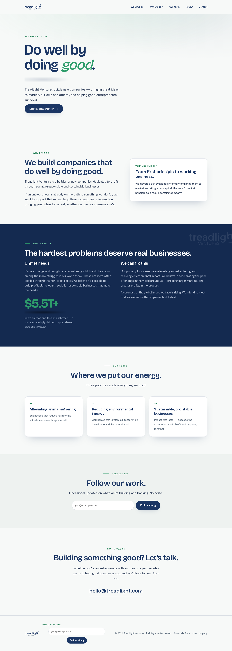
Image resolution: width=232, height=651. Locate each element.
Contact (203, 6)
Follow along (148, 505)
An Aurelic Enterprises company (190, 633)
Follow (189, 6)
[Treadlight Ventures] (33, 6)
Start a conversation (43, 108)
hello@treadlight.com (116, 591)
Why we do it (156, 6)
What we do (137, 6)
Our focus (174, 6)
